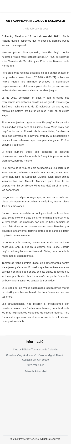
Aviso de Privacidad (35, 371)
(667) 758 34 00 (35, 365)
